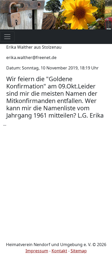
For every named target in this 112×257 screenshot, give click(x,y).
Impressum (37, 251)
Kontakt (59, 251)
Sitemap (79, 251)
